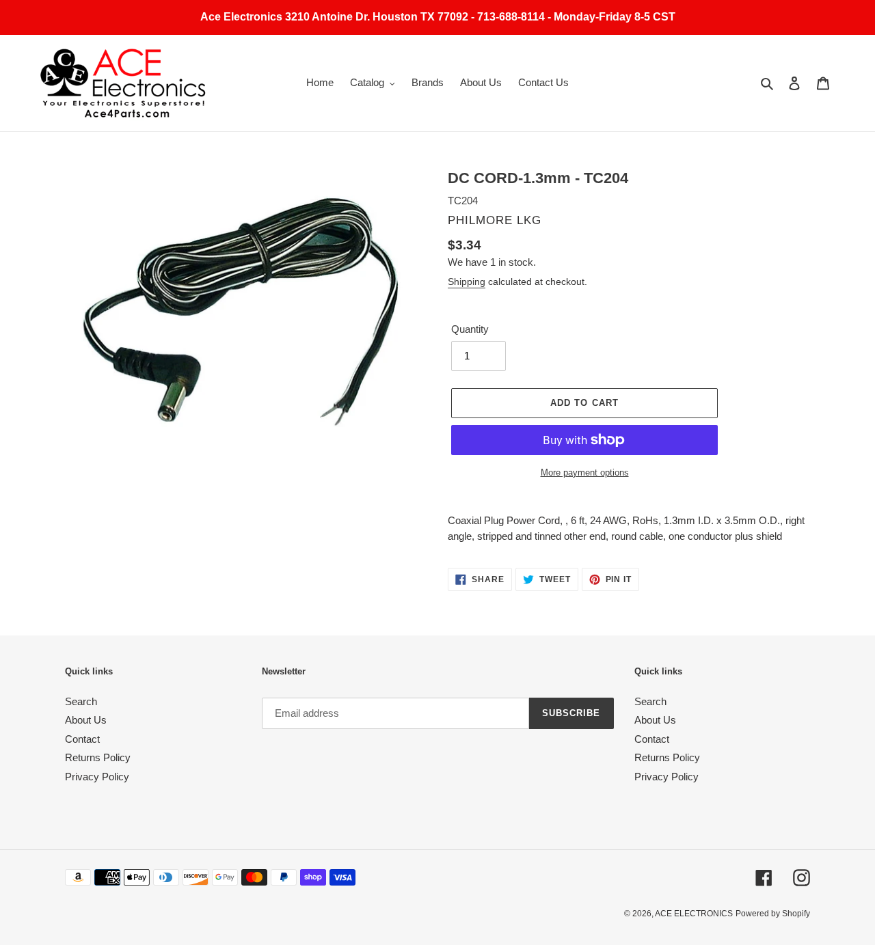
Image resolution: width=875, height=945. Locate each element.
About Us (86, 720)
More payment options (585, 472)
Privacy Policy (97, 776)
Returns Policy (98, 757)
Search (81, 701)
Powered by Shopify (773, 913)
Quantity (470, 329)
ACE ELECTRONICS (694, 913)
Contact (82, 739)
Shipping (466, 281)
